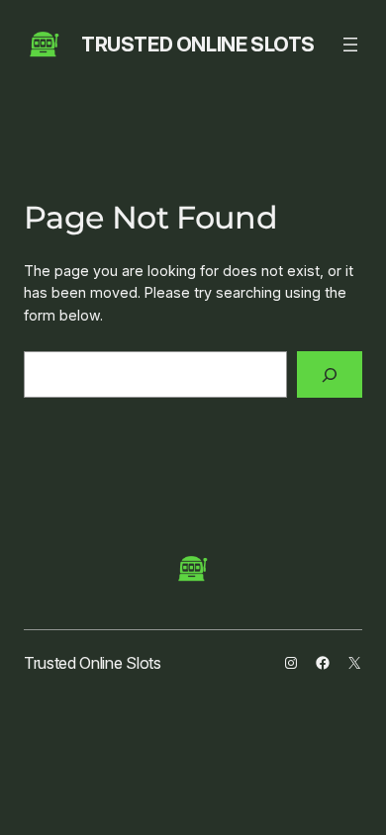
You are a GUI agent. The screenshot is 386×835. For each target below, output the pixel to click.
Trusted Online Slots (198, 44)
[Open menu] (350, 44)
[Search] (329, 374)
